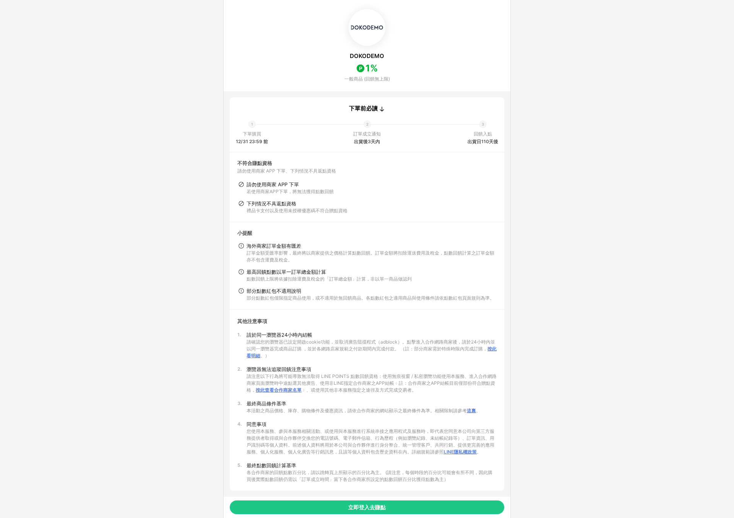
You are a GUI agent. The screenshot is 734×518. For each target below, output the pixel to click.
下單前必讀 (363, 108)
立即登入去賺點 (367, 507)
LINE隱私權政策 (460, 452)
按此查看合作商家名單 (279, 390)
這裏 (471, 410)
